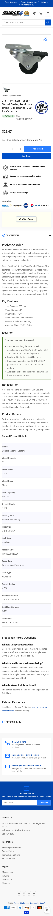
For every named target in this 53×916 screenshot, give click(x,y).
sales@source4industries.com (16, 830)
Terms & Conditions (11, 855)
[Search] (48, 22)
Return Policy (8, 851)
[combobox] (26, 22)
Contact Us (7, 879)
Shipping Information (11, 847)
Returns (5, 876)
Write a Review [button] (28, 219)
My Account (7, 872)
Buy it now (26, 156)
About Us (6, 883)
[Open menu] (48, 13)
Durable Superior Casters (11, 95)
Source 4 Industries (21, 903)
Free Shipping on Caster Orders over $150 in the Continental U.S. (26, 3)
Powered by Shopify (38, 903)
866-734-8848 (8, 834)
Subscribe (43, 802)
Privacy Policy (8, 858)
